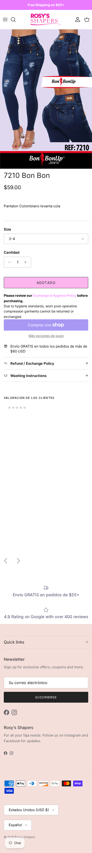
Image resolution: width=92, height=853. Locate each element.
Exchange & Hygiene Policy (54, 295)
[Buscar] (15, 19)
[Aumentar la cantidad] (27, 262)
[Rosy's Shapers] (46, 19)
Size (7, 229)
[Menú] (5, 19)
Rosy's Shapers (25, 837)
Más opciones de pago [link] (46, 336)
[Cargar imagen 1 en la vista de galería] (46, 99)
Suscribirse (46, 697)
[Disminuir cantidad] (8, 262)
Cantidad (11, 252)
